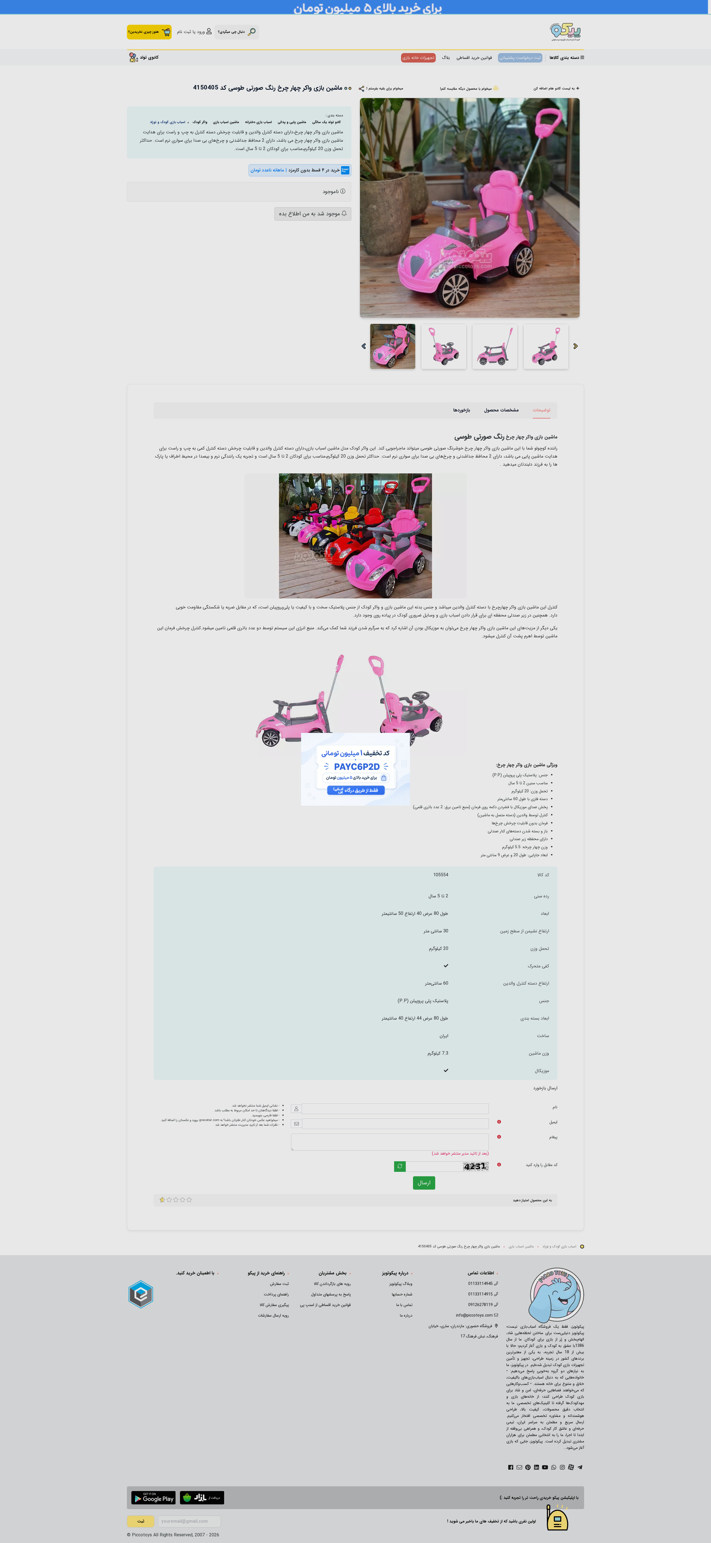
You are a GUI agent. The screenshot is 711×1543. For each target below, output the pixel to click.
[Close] (416, 727)
